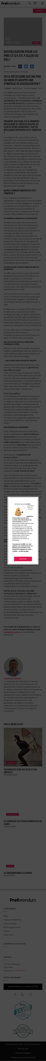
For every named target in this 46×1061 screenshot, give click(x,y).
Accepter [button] (23, 559)
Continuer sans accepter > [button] (22, 504)
